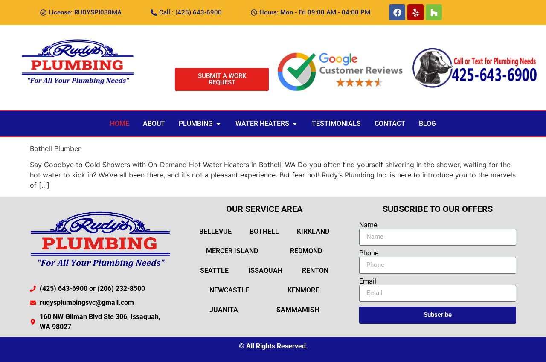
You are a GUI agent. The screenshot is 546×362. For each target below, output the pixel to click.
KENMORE (303, 290)
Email (367, 281)
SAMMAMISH (297, 310)
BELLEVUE (215, 231)
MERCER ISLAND (232, 251)
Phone (368, 253)
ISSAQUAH (265, 270)
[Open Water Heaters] (294, 124)
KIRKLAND (313, 231)
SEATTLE (214, 270)
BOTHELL (264, 231)
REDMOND (306, 251)
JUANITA (223, 310)
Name (368, 225)
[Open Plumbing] (218, 124)
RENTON (315, 270)
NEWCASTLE (229, 290)
